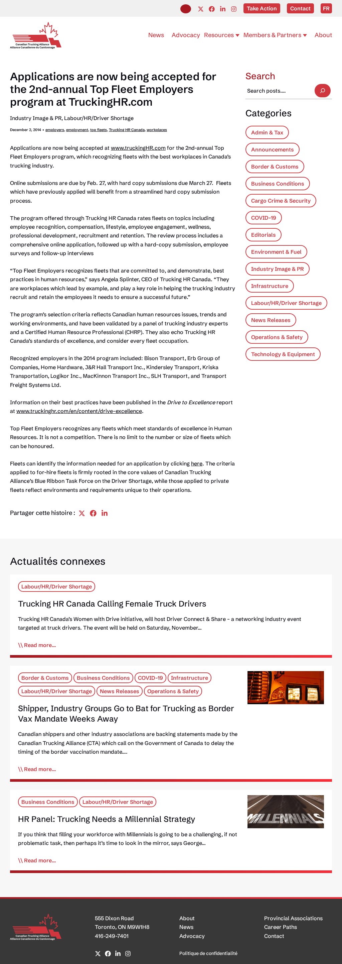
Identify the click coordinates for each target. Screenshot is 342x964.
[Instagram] (234, 9)
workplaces (157, 129)
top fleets (98, 129)
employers (54, 129)
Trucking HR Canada (127, 129)
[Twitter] (201, 9)
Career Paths (280, 927)
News (186, 927)
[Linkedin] (223, 9)
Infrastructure (269, 286)
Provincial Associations (293, 918)
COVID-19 (263, 217)
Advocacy (192, 936)
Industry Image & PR (35, 118)
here (196, 463)
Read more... (40, 645)
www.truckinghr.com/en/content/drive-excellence (79, 411)
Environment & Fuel (276, 251)
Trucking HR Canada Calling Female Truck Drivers (112, 604)
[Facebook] (212, 9)
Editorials (263, 234)
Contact (274, 936)
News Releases (271, 320)
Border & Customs (275, 166)
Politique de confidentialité (208, 953)
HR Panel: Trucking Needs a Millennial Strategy (106, 819)
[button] (185, 8)
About (187, 918)
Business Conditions (277, 183)
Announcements (272, 149)
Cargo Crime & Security (281, 200)
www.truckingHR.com (138, 147)
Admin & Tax (267, 132)
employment (77, 129)
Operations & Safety (277, 337)
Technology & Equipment (283, 354)
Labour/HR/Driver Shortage (99, 118)
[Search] (323, 90)
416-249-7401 (112, 936)
